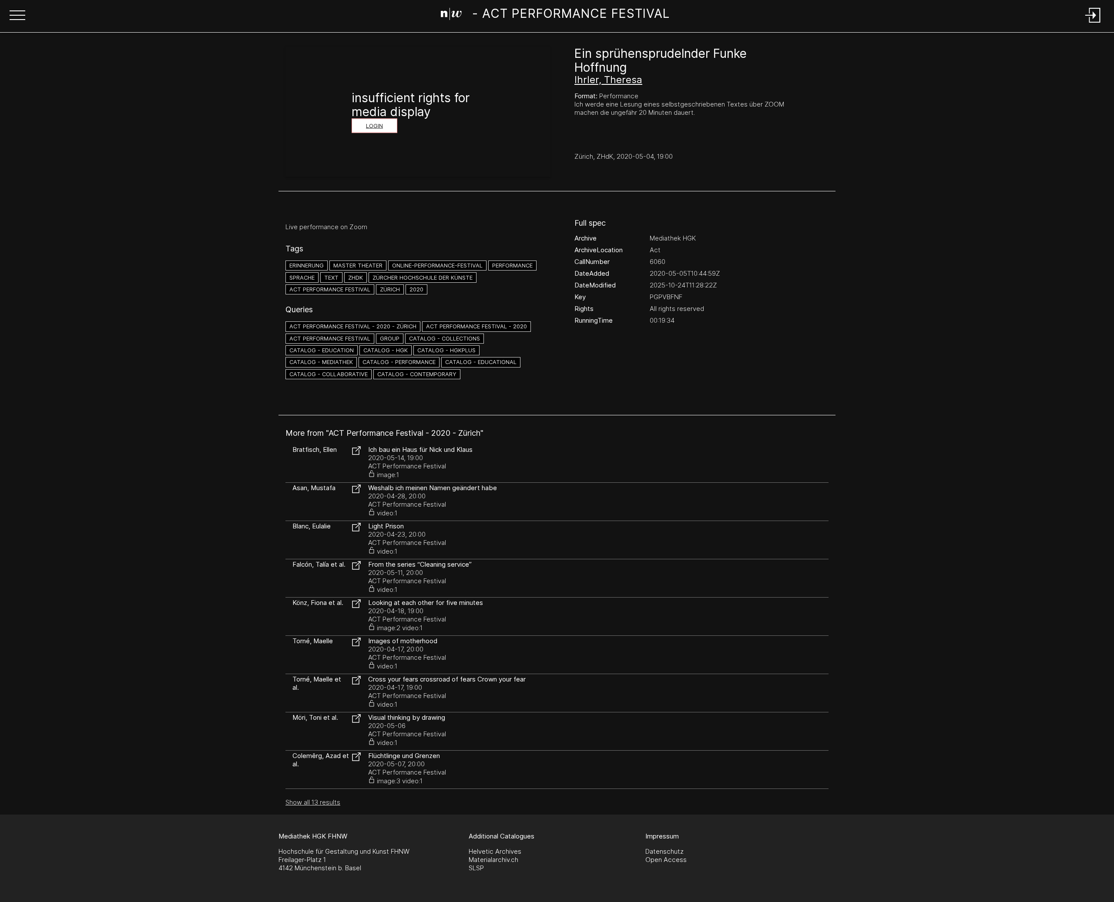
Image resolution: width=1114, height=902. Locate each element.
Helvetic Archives (495, 851)
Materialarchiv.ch (493, 859)
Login (374, 126)
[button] (17, 16)
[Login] (1093, 23)
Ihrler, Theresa (608, 79)
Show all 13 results (312, 802)
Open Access (666, 859)
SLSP (476, 868)
